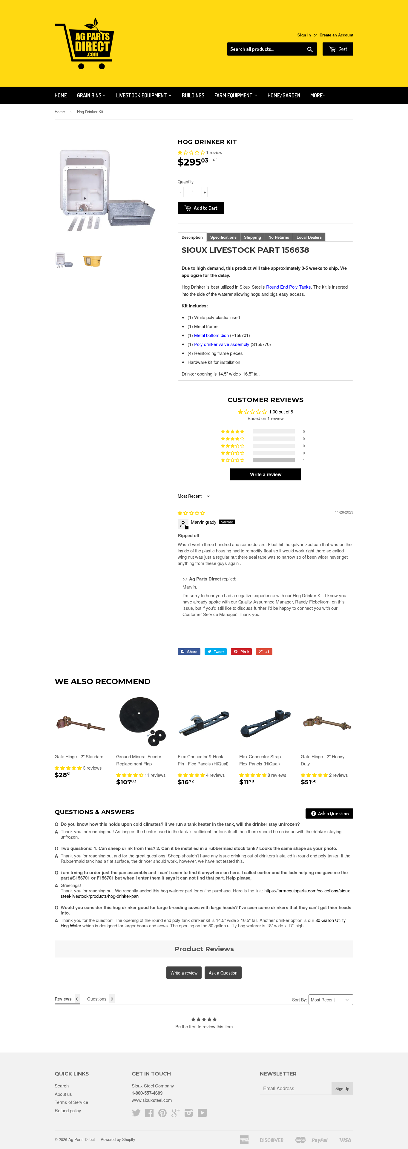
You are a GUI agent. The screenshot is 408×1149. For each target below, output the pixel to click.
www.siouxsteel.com (152, 1100)
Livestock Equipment (142, 95)
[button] (192, 152)
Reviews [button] (63, 999)
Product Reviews (204, 949)
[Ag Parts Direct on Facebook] (149, 1114)
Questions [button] (96, 999)
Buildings (193, 95)
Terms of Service (71, 1102)
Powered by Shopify (118, 1139)
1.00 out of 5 (281, 411)
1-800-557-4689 (147, 1093)
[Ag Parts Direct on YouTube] (202, 1114)
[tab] (192, 237)
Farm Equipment (234, 95)
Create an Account (336, 35)
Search (62, 1085)
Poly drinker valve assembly (221, 344)
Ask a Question (333, 813)
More (316, 95)
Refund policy (68, 1110)
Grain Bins (89, 95)
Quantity (186, 182)
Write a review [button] (265, 474)
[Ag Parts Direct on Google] (175, 1114)
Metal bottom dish (211, 335)
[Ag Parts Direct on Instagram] (189, 1114)
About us (63, 1094)
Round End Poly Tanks (288, 287)
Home (61, 95)
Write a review (184, 973)
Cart (342, 48)
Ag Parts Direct (81, 1139)
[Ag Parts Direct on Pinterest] (162, 1114)
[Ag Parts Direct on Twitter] (136, 1114)
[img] (191, 513)
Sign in (304, 35)
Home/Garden (284, 95)
